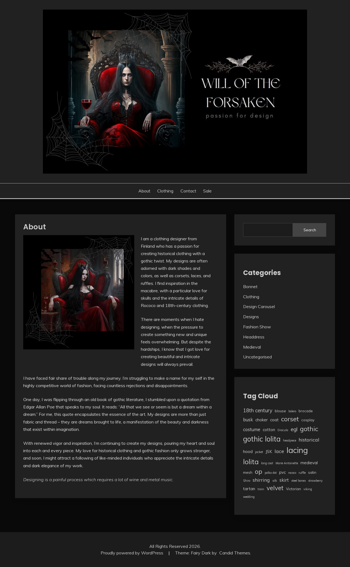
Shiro (246, 481)
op (258, 471)
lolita (251, 461)
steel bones (298, 481)
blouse (280, 411)
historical (309, 440)
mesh (247, 472)
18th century (257, 410)
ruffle (302, 473)
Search (310, 229)
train (261, 489)
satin (312, 472)
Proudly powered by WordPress (132, 553)
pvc (282, 472)
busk (248, 419)
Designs (251, 316)
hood (248, 451)
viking (308, 489)
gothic (309, 429)
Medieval (252, 347)
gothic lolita (262, 438)
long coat (267, 463)
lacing (297, 450)
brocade (306, 411)
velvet (275, 488)
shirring (261, 480)
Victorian (293, 489)
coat (274, 419)
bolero (292, 411)
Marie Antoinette (287, 463)
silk (274, 481)
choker (261, 419)
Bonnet (250, 286)
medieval (309, 462)
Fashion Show (257, 326)
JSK (269, 451)
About (144, 191)
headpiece (289, 440)
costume (251, 429)
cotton (269, 429)
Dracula (283, 430)
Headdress (253, 337)
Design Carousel (259, 306)
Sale (207, 191)
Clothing (165, 191)
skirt (284, 480)
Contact (188, 191)
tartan (249, 488)
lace (279, 451)
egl (294, 429)
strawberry (315, 481)
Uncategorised (257, 357)
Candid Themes (234, 553)
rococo (292, 473)
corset (290, 419)
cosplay (307, 420)
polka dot (271, 473)
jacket (259, 452)
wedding (249, 497)
